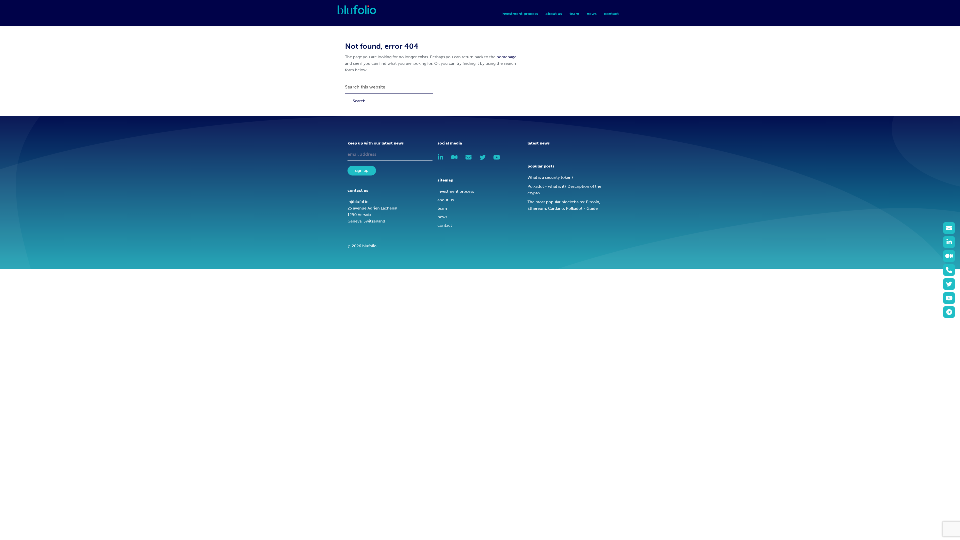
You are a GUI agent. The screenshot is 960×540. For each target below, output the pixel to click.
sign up (361, 170)
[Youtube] (949, 298)
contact (445, 225)
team (442, 208)
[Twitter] (949, 284)
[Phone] (949, 270)
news (442, 216)
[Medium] (949, 256)
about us (446, 200)
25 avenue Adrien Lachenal (372, 208)
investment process (456, 191)
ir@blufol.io (358, 201)
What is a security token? (551, 177)
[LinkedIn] (949, 242)
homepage (506, 56)
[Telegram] (949, 312)
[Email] (949, 228)
